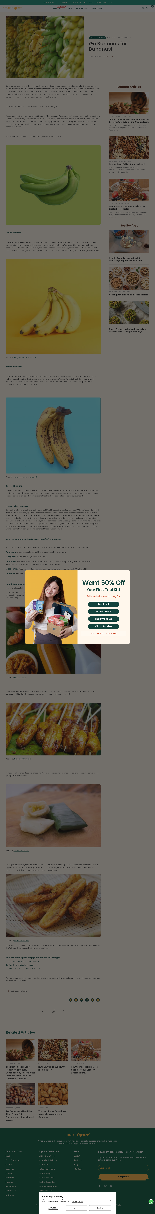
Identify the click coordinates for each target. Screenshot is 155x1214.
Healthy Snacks (103, 618)
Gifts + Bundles (103, 626)
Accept (76, 1208)
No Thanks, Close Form (104, 633)
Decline (100, 1208)
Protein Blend (103, 611)
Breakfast (103, 604)
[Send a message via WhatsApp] (151, 1202)
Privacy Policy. (77, 1202)
